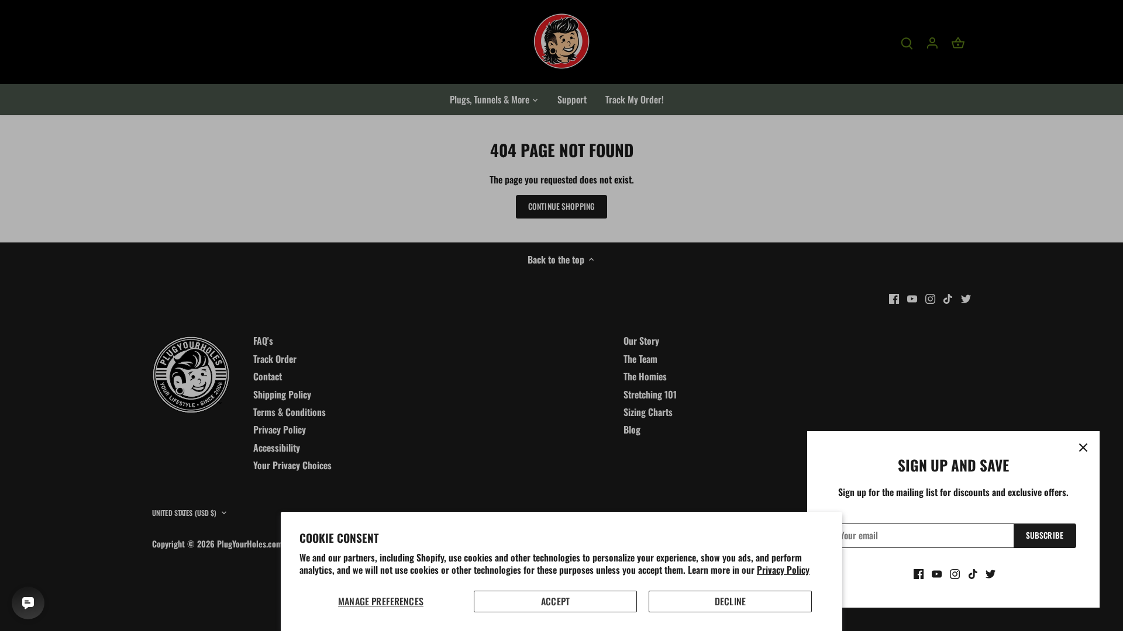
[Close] (1083, 447)
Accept (555, 601)
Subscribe (1044, 535)
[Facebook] (919, 573)
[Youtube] (937, 573)
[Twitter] (990, 573)
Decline (730, 601)
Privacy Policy (783, 570)
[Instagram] (955, 573)
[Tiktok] (973, 573)
